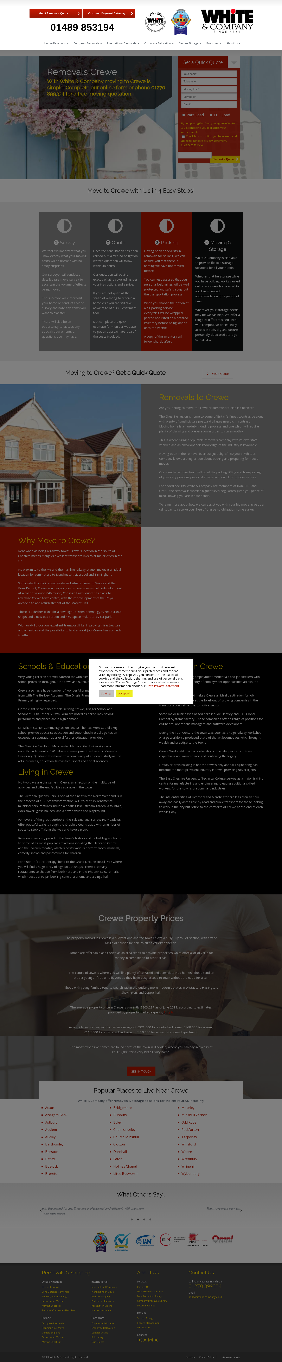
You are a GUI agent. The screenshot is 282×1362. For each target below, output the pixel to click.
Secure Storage (188, 43)
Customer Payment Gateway (106, 13)
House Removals (55, 43)
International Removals (121, 43)
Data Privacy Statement (162, 686)
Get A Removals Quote (53, 13)
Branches (212, 43)
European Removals (86, 43)
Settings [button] (106, 693)
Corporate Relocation (157, 43)
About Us (232, 43)
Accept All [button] (124, 693)
